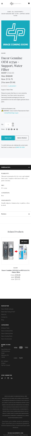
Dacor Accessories (6, 339)
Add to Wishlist (22, 138)
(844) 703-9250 (20, 147)
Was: (3, 76)
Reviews (3, 214)
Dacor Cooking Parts (7, 331)
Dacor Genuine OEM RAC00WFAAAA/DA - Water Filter (15, 271)
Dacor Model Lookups (7, 309)
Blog (2, 320)
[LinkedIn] (11, 378)
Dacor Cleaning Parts (7, 333)
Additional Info (5, 167)
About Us (3, 314)
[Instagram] (8, 378)
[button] (15, 389)
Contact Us (4, 317)
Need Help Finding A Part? (8, 311)
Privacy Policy (18, 435)
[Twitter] (2, 378)
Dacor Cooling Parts (6, 336)
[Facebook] (5, 378)
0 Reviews (12, 86)
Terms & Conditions (8, 435)
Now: (3, 79)
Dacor (3, 53)
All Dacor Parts (5, 328)
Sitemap (25, 435)
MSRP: (4, 73)
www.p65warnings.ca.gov (11, 113)
